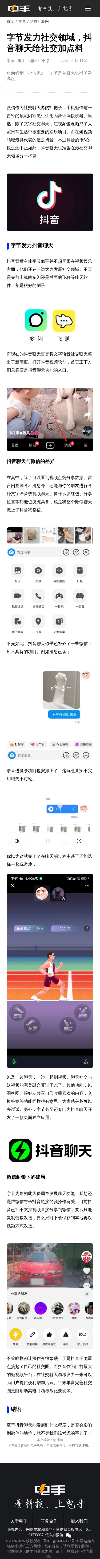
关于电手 (18, 1521)
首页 (10, 22)
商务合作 (49, 1521)
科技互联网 (39, 22)
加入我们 (79, 1521)
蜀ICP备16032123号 (59, 1541)
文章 (22, 22)
